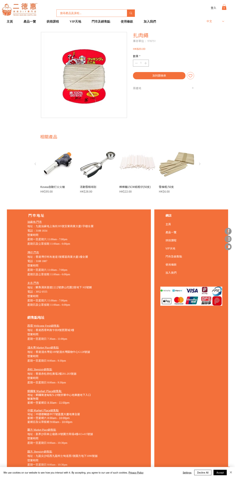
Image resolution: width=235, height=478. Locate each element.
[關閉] (231, 472)
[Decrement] (135, 63)
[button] (224, 7)
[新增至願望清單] (190, 75)
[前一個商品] (35, 164)
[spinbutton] (140, 63)
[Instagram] (228, 239)
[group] (117, 171)
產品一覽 (171, 232)
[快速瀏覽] (58, 164)
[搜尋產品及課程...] (131, 13)
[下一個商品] (200, 164)
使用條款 (171, 264)
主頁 (168, 224)
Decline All (203, 472)
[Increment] (145, 63)
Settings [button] (187, 472)
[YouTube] (228, 246)
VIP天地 (170, 248)
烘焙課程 (171, 240)
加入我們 (171, 272)
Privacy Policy (136, 472)
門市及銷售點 (173, 256)
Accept (220, 472)
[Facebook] (228, 231)
